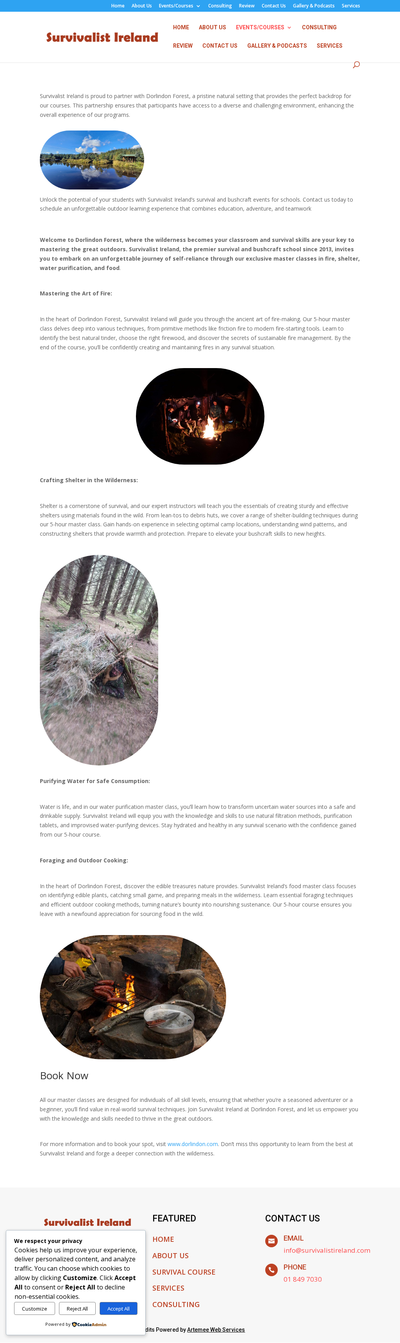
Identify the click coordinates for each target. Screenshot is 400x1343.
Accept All (118, 1308)
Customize (34, 1308)
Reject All (77, 1308)
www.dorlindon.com (193, 1144)
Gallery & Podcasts (314, 6)
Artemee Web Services (216, 1330)
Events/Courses (176, 6)
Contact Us (274, 6)
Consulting (220, 6)
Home (118, 6)
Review (247, 6)
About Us (142, 6)
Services (351, 6)
